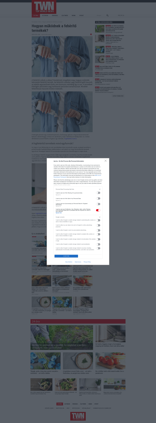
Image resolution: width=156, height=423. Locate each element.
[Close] (106, 161)
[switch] (98, 193)
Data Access (78, 262)
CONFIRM (66, 256)
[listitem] (78, 189)
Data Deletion (68, 262)
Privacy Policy (87, 262)
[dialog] (78, 211)
